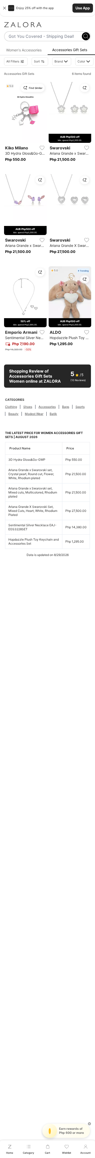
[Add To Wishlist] (42, 147)
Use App (82, 8)
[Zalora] (47, 24)
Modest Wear (34, 414)
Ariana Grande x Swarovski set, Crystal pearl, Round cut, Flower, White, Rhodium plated (31, 474)
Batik (53, 414)
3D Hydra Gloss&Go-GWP (26, 459)
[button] (47, 8)
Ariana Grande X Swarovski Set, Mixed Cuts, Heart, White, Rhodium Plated (32, 511)
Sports (80, 407)
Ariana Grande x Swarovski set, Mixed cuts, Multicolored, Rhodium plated (32, 492)
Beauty (13, 414)
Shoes (27, 407)
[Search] (86, 36)
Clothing (11, 407)
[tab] (24, 50)
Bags (65, 407)
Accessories (47, 407)
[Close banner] (4, 8)
